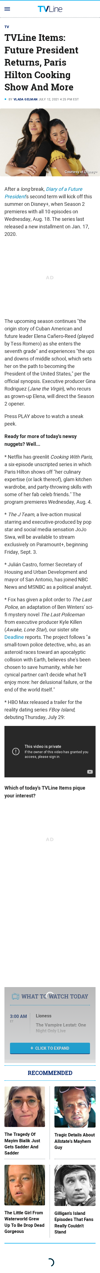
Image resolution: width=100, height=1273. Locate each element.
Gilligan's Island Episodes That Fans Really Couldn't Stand (73, 1222)
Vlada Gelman (26, 99)
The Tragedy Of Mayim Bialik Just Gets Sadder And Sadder (22, 1143)
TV (6, 26)
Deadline (14, 637)
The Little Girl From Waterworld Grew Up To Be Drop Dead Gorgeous (24, 1222)
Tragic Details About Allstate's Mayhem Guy (74, 1141)
